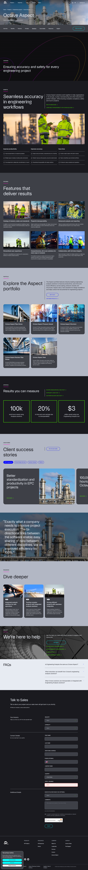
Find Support (68, 846)
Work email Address (50, 750)
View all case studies (53, 448)
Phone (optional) (49, 758)
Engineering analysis (17, 9)
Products (12, 2)
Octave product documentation (54, 646)
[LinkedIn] (25, 859)
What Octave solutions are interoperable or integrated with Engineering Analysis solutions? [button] (63, 681)
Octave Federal (55, 855)
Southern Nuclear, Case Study (54, 395)
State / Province (49, 781)
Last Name (47, 743)
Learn (27, 2)
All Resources (41, 843)
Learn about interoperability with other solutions (59, 107)
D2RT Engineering (8, 462)
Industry (47, 717)
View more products (51, 298)
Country (47, 773)
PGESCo (41, 462)
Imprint (24, 866)
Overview (5, 28)
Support (34, 2)
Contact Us (82, 2)
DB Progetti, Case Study (52, 392)
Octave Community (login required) (55, 649)
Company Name (49, 766)
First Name (48, 735)
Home (4, 9)
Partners (53, 849)
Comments (50, 805)
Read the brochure (51, 104)
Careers (53, 852)
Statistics (34, 28)
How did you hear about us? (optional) (55, 792)
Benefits (12, 28)
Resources (51, 28)
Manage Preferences (12, 865)
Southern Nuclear (32, 462)
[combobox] (61, 777)
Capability (47, 724)
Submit (48, 826)
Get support (56, 642)
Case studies (42, 28)
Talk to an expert (78, 28)
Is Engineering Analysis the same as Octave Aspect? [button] (61, 664)
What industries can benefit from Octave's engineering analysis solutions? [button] (62, 672)
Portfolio (27, 28)
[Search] (69, 2)
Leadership (54, 846)
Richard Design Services (20, 462)
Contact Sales (68, 843)
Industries (20, 2)
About (39, 2)
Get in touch (52, 294)
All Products (26, 843)
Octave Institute (50, 652)
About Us (54, 843)
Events (39, 846)
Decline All (12, 862)
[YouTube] (28, 859)
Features (20, 28)
